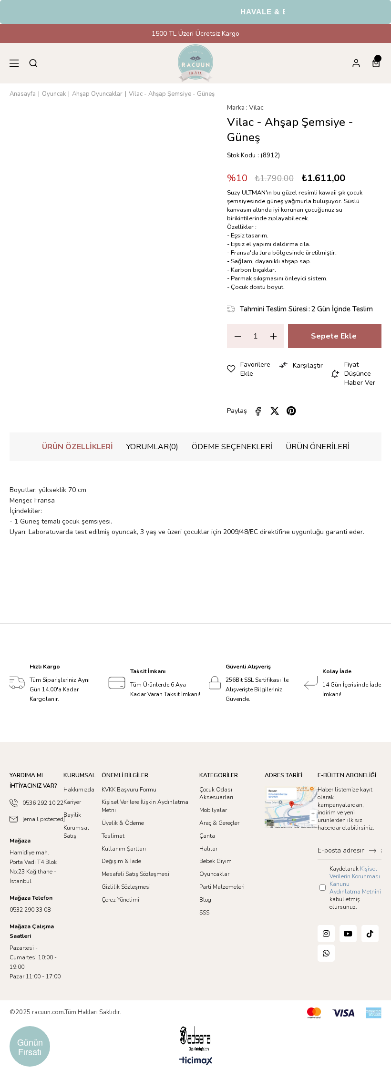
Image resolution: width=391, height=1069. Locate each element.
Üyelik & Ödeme (123, 823)
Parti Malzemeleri (222, 887)
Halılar (208, 849)
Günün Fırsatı (30, 1047)
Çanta (207, 836)
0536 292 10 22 (42, 803)
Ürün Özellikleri (77, 447)
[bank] (344, 1012)
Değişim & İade (121, 861)
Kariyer (72, 802)
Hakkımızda (78, 789)
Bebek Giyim (215, 861)
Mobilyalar (213, 810)
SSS (204, 912)
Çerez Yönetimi (120, 900)
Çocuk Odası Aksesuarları (216, 794)
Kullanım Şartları (124, 849)
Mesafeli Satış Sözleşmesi (135, 874)
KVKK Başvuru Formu (129, 789)
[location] (291, 807)
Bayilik (72, 815)
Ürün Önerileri (318, 447)
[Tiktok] (370, 933)
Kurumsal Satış (76, 832)
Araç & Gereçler (219, 823)
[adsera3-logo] (195, 1039)
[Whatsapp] (326, 953)
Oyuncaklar (214, 874)
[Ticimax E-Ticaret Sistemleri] (196, 1062)
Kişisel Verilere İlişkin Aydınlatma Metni (145, 806)
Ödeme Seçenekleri (232, 447)
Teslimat (113, 836)
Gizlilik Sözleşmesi (126, 887)
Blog (205, 900)
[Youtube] (348, 933)
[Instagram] (326, 933)
